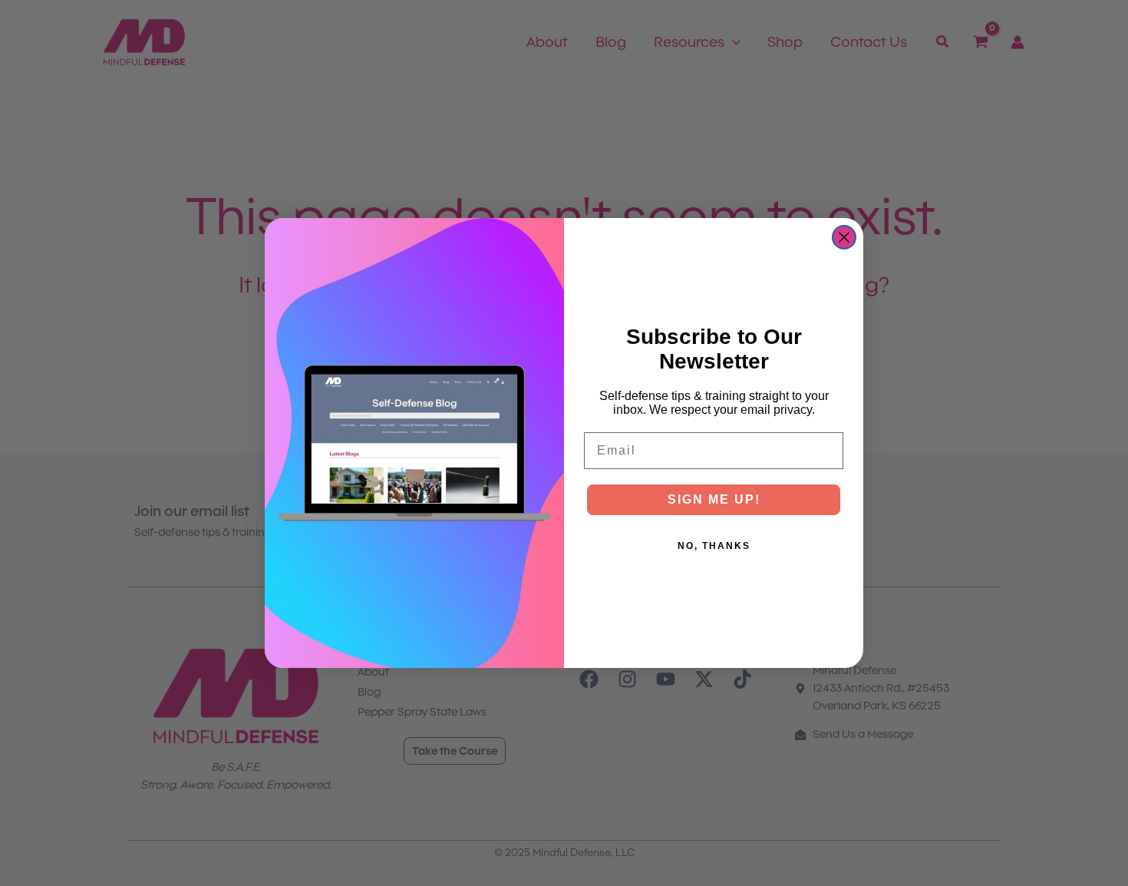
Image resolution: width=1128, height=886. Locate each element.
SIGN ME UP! (714, 499)
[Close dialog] (844, 237)
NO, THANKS (714, 546)
